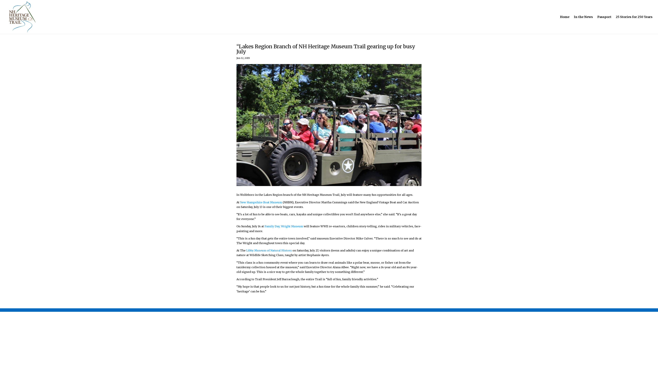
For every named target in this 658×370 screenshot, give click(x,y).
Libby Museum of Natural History (269, 250)
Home (564, 17)
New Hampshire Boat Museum (261, 202)
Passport (604, 17)
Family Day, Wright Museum (284, 226)
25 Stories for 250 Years (634, 17)
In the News (583, 17)
